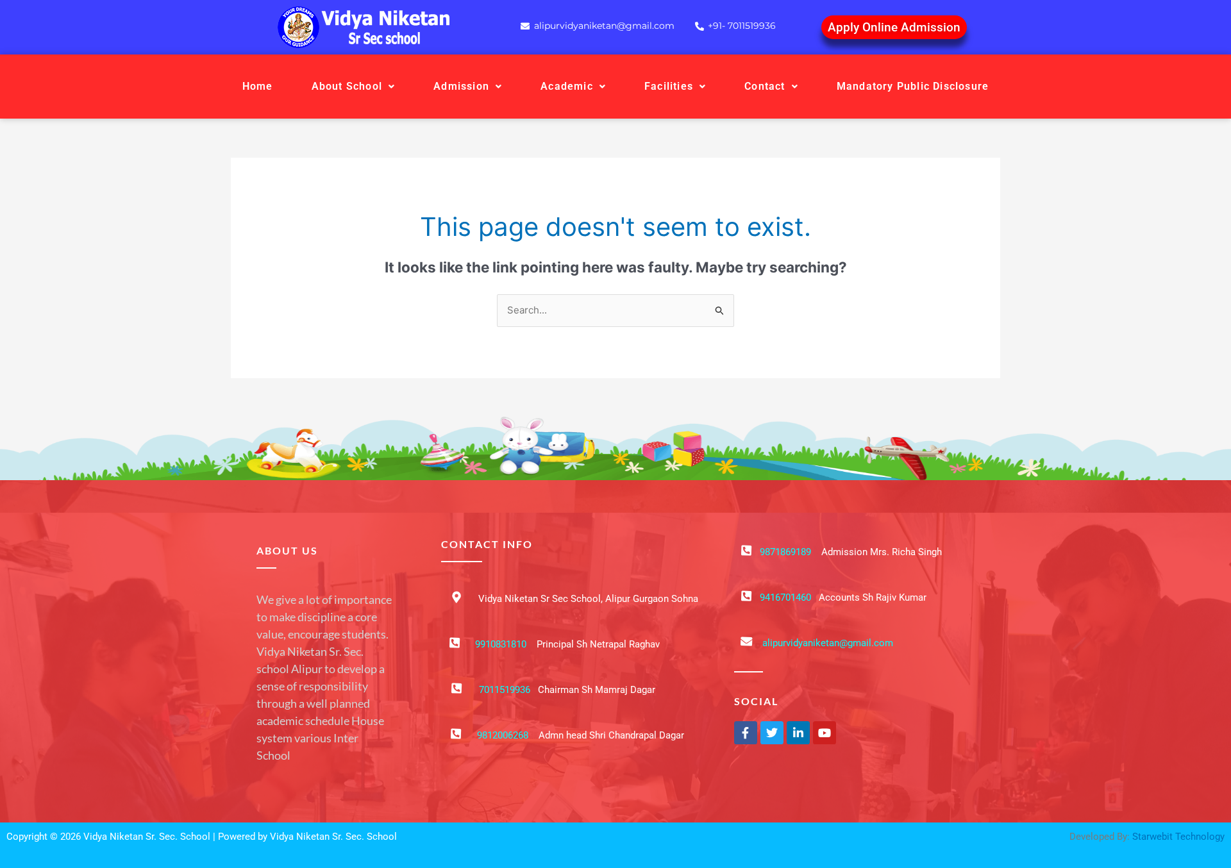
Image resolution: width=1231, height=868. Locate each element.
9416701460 (785, 597)
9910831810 (500, 644)
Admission (461, 86)
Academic (566, 86)
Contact (764, 86)
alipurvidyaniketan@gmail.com (827, 643)
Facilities (668, 86)
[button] (353, 86)
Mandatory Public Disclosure (913, 86)
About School (347, 86)
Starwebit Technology (1178, 836)
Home (257, 86)
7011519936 (504, 690)
